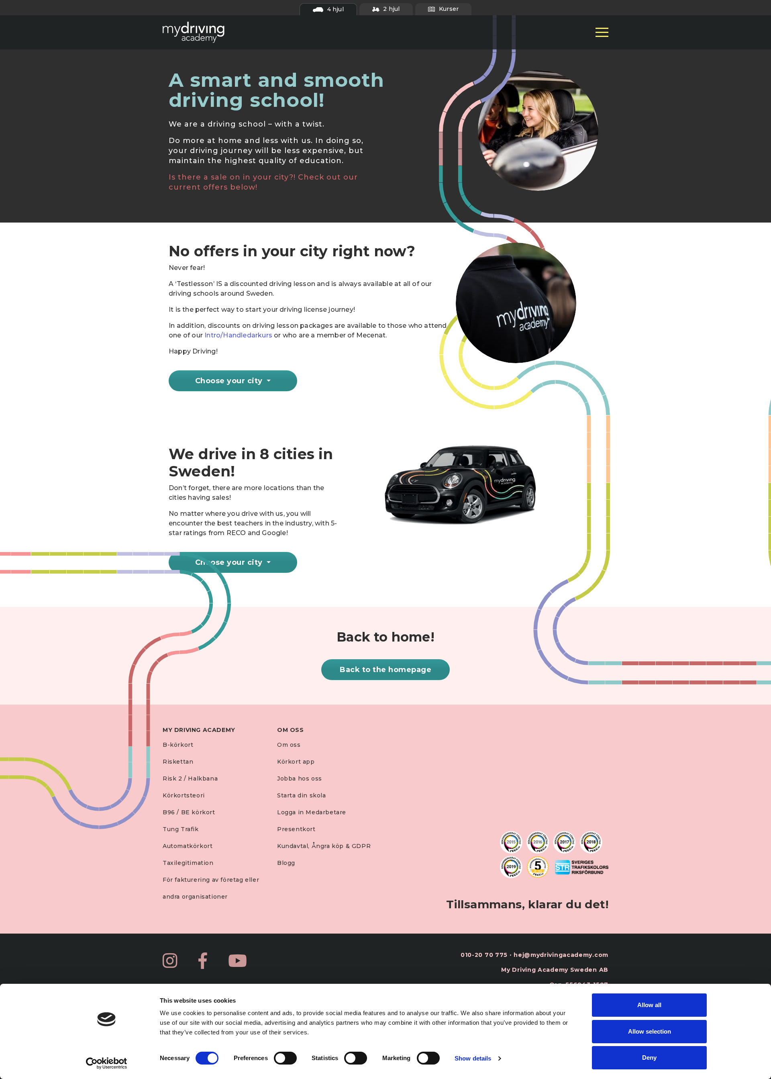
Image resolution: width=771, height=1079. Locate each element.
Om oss (289, 744)
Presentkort (296, 829)
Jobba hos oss (299, 778)
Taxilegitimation (188, 862)
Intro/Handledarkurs (238, 335)
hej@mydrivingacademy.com (561, 954)
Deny (649, 1057)
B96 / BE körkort (189, 812)
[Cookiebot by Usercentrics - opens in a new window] (106, 1063)
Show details (473, 1058)
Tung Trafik (181, 829)
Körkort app (296, 761)
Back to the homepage (385, 669)
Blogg (286, 862)
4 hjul (334, 9)
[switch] (285, 1058)
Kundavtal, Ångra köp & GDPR (324, 846)
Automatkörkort (187, 846)
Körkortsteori (184, 795)
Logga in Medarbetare (311, 812)
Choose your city (230, 380)
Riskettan (178, 761)
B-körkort (178, 744)
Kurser (448, 8)
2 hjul (390, 8)
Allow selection (649, 1031)
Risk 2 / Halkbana (190, 778)
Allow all (649, 1004)
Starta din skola (301, 795)
